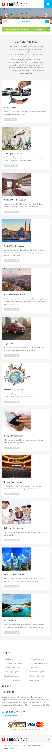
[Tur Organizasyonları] (17, 138)
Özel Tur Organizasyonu (12, 680)
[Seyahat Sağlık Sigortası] (17, 374)
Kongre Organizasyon (11, 676)
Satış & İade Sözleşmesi (33, 729)
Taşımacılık (33, 668)
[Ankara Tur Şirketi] (26, 4)
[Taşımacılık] (17, 328)
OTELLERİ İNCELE (11, 211)
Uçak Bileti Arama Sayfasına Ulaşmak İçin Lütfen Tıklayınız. (24, 29)
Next (47, 21)
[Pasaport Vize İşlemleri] (17, 420)
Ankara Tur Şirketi (11, 748)
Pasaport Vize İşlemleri (37, 672)
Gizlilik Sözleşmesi (17, 729)
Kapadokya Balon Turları (12, 668)
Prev (5, 21)
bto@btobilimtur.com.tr (13, 715)
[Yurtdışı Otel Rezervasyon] (17, 184)
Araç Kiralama (8, 659)
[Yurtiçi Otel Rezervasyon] (17, 230)
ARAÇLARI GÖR (10, 119)
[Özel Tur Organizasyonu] (17, 559)
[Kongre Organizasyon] (17, 466)
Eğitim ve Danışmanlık (37, 676)
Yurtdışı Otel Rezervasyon (13, 663)
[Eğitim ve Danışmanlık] (17, 512)
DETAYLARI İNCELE (12, 260)
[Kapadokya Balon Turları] (17, 279)
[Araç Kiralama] (17, 92)
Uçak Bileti (25, 21)
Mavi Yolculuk (34, 680)
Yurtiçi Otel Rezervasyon (38, 663)
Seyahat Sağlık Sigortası (12, 672)
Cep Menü (48, 4)
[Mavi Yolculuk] (17, 605)
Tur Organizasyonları (37, 659)
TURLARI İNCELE (11, 165)
